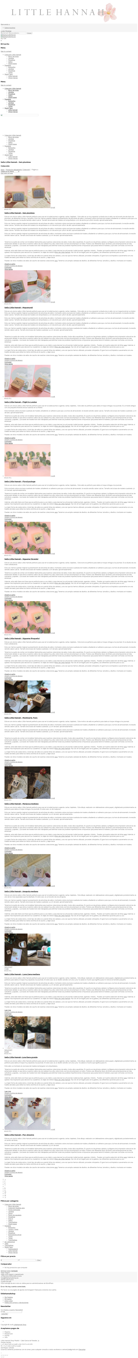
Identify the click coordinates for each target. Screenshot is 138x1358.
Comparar (8, 267)
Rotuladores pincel (14, 1235)
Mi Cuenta (8, 1299)
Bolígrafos (11, 67)
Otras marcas (13, 78)
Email (3, 1312)
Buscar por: (5, 33)
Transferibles (12, 1222)
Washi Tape (9, 74)
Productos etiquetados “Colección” (18, 170)
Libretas (11, 58)
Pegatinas (11, 60)
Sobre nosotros (10, 28)
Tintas (10, 72)
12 (5, 1195)
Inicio (2, 170)
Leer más (8, 1010)
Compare (14, 1271)
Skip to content (6, 51)
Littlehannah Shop (20, 1325)
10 (5, 1192)
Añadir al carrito (10, 264)
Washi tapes (12, 64)
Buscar (29, 33)
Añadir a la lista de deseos (14, 266)
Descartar (82, 1349)
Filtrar (38, 1260)
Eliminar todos (6, 1271)
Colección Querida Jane (16, 1208)
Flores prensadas (14, 1210)
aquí (125, 250)
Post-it (10, 1219)
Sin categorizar (10, 1242)
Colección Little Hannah (13, 55)
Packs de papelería (14, 1215)
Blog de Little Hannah (62, 252)
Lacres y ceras (13, 1229)
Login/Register (6, 31)
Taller (6, 1244)
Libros (10, 1213)
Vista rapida (9, 269)
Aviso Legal (9, 1301)
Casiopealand (13, 1249)
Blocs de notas (13, 56)
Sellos (10, 62)
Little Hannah (13, 76)
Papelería (8, 65)
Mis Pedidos (9, 1297)
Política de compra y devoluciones (16, 1303)
